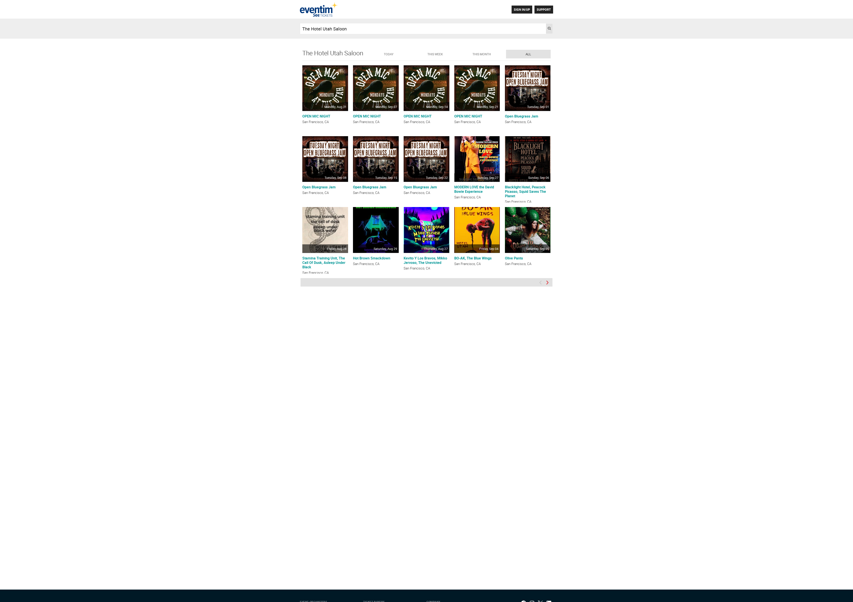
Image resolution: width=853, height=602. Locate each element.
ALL (528, 54)
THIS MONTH (481, 54)
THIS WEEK (435, 54)
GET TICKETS (325, 102)
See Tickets (319, 9)
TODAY (388, 54)
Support (544, 9)
